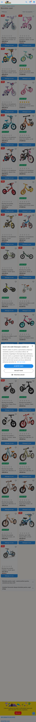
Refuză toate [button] (18, 370)
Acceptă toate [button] (18, 366)
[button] (18, 375)
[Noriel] (8, 2)
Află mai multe (21, 362)
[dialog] (18, 361)
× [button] (32, 346)
